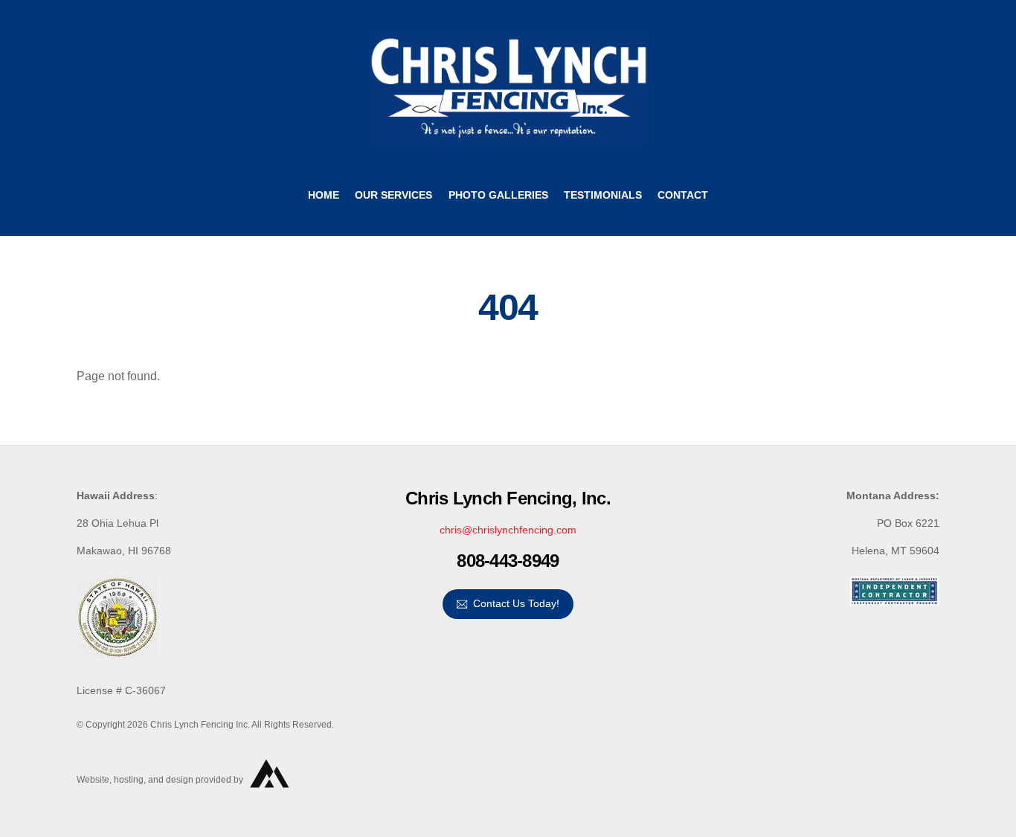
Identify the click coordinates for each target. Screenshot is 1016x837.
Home (323, 195)
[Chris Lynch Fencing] (508, 136)
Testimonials (603, 195)
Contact (682, 195)
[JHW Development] (270, 794)
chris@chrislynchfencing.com (508, 530)
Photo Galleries (498, 195)
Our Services (393, 195)
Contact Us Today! (516, 603)
